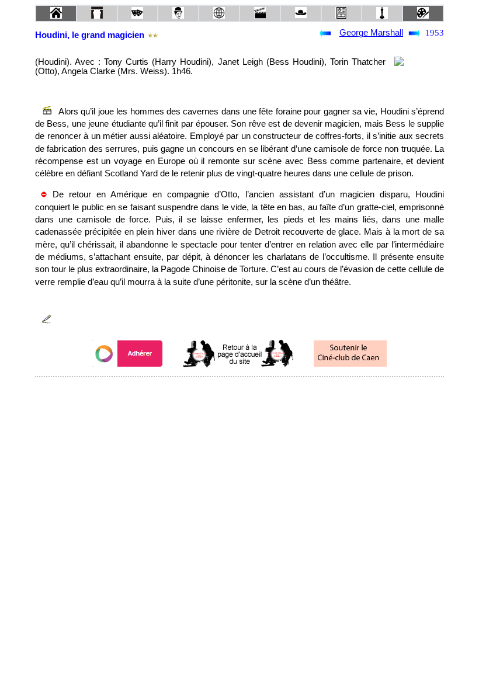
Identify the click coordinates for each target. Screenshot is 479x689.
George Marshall (371, 32)
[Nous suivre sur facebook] (217, 392)
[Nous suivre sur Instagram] (262, 392)
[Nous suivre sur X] (239, 392)
